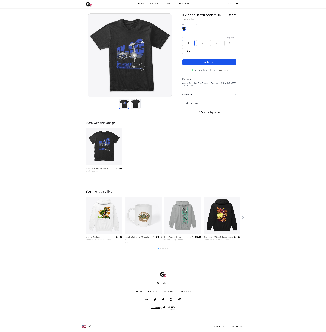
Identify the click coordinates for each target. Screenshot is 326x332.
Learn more (223, 70)
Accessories (168, 3)
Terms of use (237, 326)
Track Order (153, 291)
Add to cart (209, 62)
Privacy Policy (220, 326)
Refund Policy (185, 291)
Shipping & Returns (190, 103)
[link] (104, 146)
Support (138, 291)
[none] (228, 37)
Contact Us (168, 291)
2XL (188, 51)
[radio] (188, 43)
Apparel (154, 3)
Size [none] (184, 37)
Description (187, 79)
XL (230, 43)
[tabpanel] (130, 55)
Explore (141, 3)
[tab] (124, 104)
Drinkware (184, 3)
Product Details (188, 94)
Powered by (156, 308)
